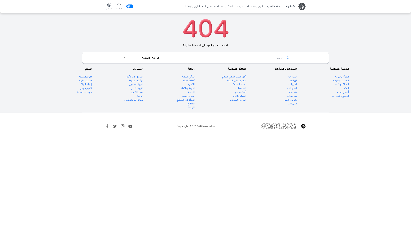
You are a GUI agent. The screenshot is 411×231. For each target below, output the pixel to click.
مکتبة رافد (290, 6)
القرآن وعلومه (257, 6)
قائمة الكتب (273, 6)
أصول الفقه (207, 6)
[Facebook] (107, 126)
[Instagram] (123, 126)
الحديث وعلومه (242, 6)
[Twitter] (115, 126)
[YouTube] (130, 126)
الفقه (216, 6)
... (182, 6)
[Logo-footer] (279, 126)
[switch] (129, 6)
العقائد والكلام (227, 6)
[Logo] (303, 126)
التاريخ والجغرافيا (192, 6)
